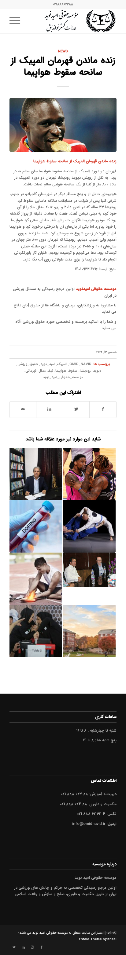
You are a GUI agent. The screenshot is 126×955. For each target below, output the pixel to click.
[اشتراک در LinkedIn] (49, 409)
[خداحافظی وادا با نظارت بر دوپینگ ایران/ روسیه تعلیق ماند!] (35, 526)
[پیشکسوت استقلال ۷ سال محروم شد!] (89, 570)
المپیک (62, 364)
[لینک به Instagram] (32, 947)
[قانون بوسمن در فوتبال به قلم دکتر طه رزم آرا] (35, 474)
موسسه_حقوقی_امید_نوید (63, 377)
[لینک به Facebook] (41, 947)
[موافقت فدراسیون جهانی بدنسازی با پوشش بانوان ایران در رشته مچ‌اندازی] (35, 631)
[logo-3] (74, 21)
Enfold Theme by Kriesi (98, 939)
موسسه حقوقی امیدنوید (96, 289)
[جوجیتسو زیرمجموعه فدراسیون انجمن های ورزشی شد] (89, 526)
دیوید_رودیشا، (91, 371)
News (63, 51)
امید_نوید (47, 364)
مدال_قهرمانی (35, 371)
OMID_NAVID (80, 364)
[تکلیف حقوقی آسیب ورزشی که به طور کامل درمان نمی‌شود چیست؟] (35, 579)
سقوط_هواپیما (66, 371)
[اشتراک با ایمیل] (23, 409)
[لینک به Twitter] (14, 947)
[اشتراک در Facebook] (103, 409)
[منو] (16, 21)
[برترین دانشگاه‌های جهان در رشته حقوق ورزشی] (89, 631)
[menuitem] (16, 21)
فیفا (50, 371)
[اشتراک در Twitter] (76, 409)
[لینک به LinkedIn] (23, 947)
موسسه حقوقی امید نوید (50, 933)
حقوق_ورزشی (27, 364)
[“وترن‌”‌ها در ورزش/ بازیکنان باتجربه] (89, 474)
